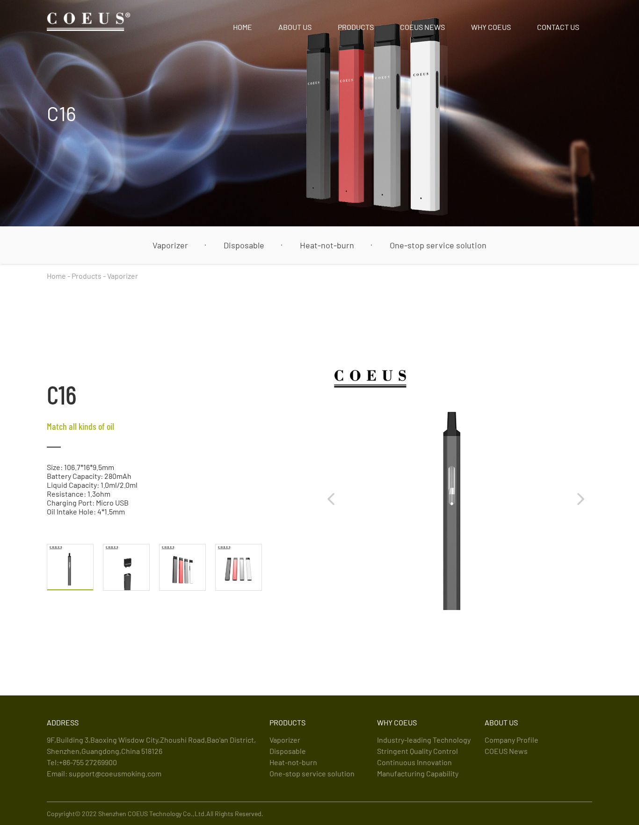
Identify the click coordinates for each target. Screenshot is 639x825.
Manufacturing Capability (417, 773)
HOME (242, 26)
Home (56, 275)
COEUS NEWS (422, 26)
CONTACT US (558, 26)
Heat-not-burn (327, 245)
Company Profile (511, 739)
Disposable (244, 245)
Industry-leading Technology (424, 739)
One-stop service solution (438, 245)
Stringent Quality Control (417, 750)
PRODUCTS (356, 26)
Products (87, 275)
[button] (330, 499)
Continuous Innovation (414, 762)
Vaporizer (170, 245)
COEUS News (506, 750)
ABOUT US (295, 26)
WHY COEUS (491, 26)
